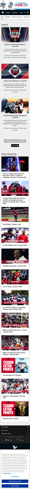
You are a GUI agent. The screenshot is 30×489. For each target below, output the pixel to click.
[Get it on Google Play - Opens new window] (20, 441)
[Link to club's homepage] (2, 11)
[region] (15, 469)
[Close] (28, 451)
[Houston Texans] (15, 447)
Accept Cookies (15, 486)
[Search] (24, 12)
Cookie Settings (15, 476)
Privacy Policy (7, 473)
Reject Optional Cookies (15, 481)
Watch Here (15, 145)
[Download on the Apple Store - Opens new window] (9, 440)
